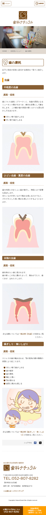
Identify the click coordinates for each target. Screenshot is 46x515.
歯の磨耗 (28, 51)
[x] (40, 443)
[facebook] (35, 443)
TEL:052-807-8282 (20, 478)
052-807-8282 (11, 511)
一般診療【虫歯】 (26, 334)
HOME (4, 51)
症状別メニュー (16, 51)
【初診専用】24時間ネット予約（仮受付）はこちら (34, 510)
